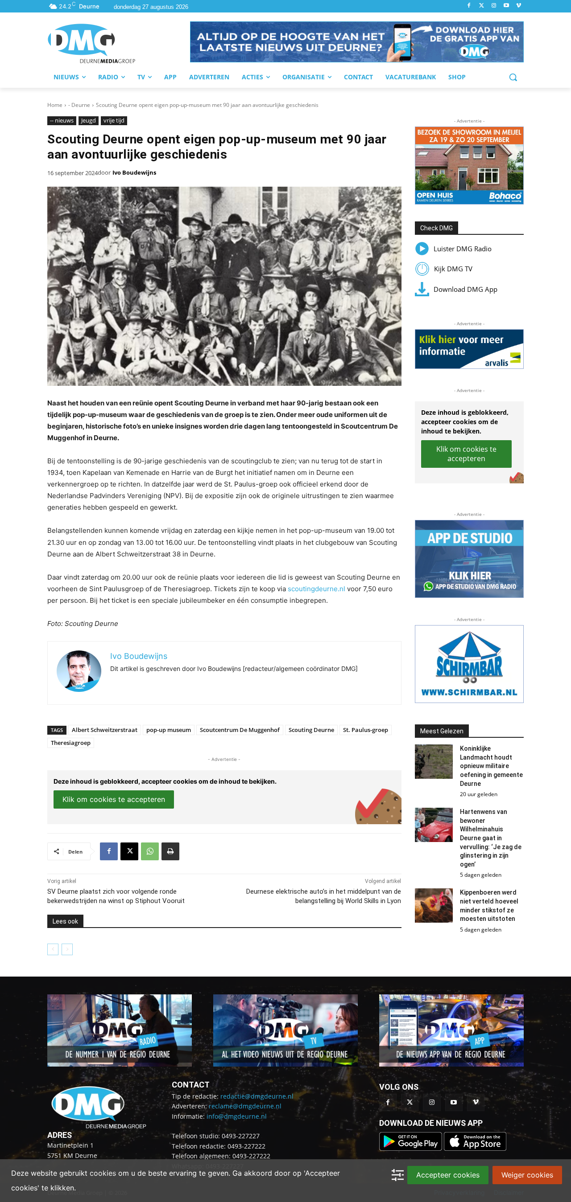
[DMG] (118, 43)
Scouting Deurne (311, 730)
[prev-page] (52, 949)
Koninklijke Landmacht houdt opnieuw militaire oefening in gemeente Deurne (491, 766)
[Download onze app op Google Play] (411, 1148)
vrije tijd (113, 120)
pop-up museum (168, 730)
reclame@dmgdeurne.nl (245, 1106)
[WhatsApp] (150, 851)
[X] (129, 851)
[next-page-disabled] (67, 949)
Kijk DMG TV (453, 268)
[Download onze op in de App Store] (475, 1148)
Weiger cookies (527, 1174)
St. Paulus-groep (365, 730)
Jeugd (88, 120)
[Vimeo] (518, 6)
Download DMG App (465, 289)
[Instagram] (494, 6)
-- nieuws (62, 120)
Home (54, 105)
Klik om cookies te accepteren (113, 799)
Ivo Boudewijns (134, 172)
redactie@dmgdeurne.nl (257, 1096)
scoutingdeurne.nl (316, 589)
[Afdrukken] (170, 851)
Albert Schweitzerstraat (104, 730)
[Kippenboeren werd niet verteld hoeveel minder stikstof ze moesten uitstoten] (434, 905)
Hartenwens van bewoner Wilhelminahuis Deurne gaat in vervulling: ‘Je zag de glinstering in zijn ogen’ (490, 838)
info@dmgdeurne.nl (237, 1116)
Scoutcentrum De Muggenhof (240, 730)
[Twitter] (481, 6)
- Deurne (79, 105)
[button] (356, 42)
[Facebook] (469, 6)
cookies (103, 1173)
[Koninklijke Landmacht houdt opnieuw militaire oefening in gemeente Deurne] (434, 761)
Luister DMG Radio (463, 248)
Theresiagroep (71, 743)
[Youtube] (506, 6)
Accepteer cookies (448, 1174)
